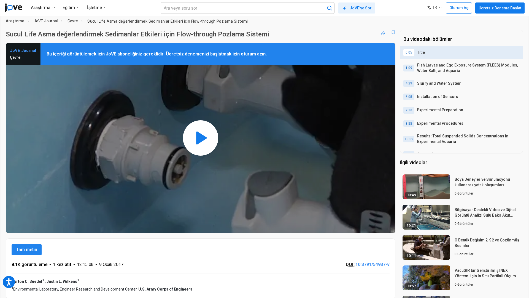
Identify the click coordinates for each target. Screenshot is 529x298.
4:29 (409, 83)
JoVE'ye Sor (361, 8)
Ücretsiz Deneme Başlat (500, 8)
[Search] (329, 8)
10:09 (409, 139)
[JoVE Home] (13, 7)
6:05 (409, 97)
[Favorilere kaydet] (393, 32)
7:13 (409, 110)
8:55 (409, 124)
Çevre (73, 21)
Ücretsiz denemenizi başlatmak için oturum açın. (216, 54)
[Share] (383, 32)
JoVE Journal (46, 21)
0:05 (409, 52)
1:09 (409, 68)
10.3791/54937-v (372, 264)
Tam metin (26, 249)
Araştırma (15, 21)
